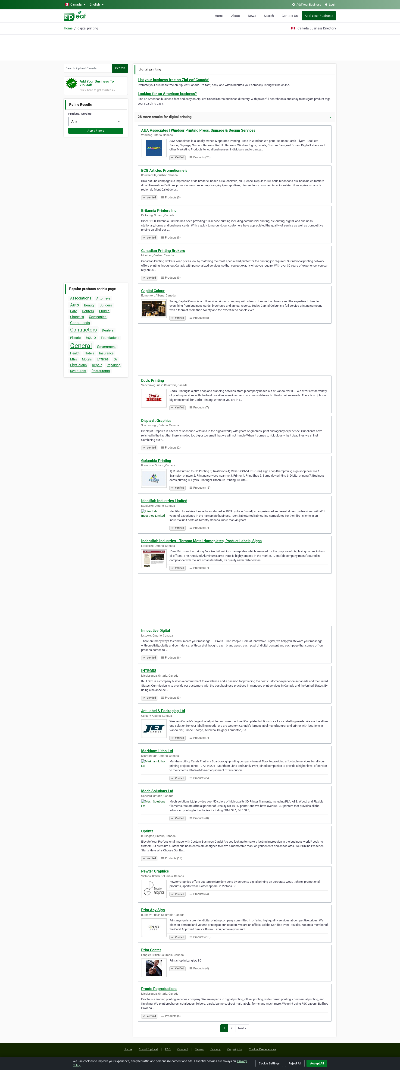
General (81, 346)
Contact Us (290, 16)
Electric (75, 338)
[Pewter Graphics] (155, 890)
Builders (106, 305)
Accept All (317, 1063)
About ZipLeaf (148, 1049)
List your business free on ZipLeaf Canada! (173, 80)
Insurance (106, 353)
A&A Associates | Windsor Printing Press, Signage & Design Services (198, 130)
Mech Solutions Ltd (157, 791)
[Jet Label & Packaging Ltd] (155, 729)
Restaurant (78, 371)
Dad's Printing (152, 380)
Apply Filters (96, 130)
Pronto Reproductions (159, 989)
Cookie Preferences (262, 1049)
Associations (80, 298)
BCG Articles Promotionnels (164, 170)
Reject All (295, 1063)
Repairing (113, 365)
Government (106, 347)
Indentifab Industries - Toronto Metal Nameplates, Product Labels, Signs (201, 541)
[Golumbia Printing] (155, 479)
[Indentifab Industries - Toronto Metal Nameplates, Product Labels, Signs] (155, 559)
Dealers (108, 330)
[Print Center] (155, 968)
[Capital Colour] (155, 309)
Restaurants (100, 371)
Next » (242, 1028)
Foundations (110, 338)
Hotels (89, 353)
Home (219, 16)
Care (73, 311)
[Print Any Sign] (155, 928)
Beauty (89, 305)
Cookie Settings (269, 1063)
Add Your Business (319, 16)
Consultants (80, 323)
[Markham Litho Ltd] (155, 769)
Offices (103, 359)
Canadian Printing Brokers (163, 250)
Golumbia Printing (156, 461)
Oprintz (147, 831)
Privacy (215, 1049)
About (235, 16)
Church (104, 311)
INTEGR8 (148, 671)
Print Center (151, 950)
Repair (97, 365)
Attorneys (103, 298)
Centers (88, 311)
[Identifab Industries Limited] (155, 519)
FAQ (168, 1049)
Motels (87, 359)
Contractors (83, 330)
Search (269, 16)
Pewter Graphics (155, 871)
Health (75, 353)
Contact (182, 1049)
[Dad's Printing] (155, 399)
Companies (97, 317)
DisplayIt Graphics (156, 420)
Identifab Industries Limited (164, 501)
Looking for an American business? (167, 94)
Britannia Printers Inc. (159, 210)
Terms (199, 1049)
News (252, 16)
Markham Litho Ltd (157, 751)
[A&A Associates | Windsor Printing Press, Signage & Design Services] (155, 149)
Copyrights (234, 1049)
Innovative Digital (155, 630)
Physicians (78, 365)
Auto (74, 305)
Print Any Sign (153, 910)
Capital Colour (153, 291)
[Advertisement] (200, 46)
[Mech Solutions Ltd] (155, 809)
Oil (115, 359)
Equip (91, 337)
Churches (77, 317)
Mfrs (73, 359)
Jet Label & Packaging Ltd (163, 711)
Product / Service (79, 113)
